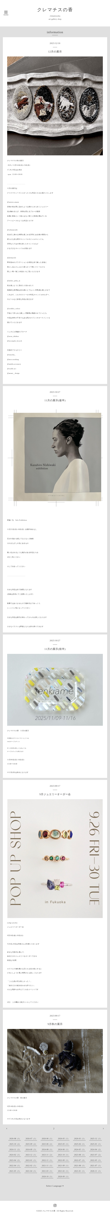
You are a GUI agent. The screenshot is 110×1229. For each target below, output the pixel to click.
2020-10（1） (47, 1177)
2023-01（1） (31, 1160)
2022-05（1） (96, 1160)
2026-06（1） (47, 1139)
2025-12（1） (96, 1139)
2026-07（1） (31, 1139)
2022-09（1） (63, 1160)
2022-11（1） (47, 1160)
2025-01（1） (96, 1144)
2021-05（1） (15, 1171)
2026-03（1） (80, 1139)
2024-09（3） (31, 1150)
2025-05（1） (63, 1144)
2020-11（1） (96, 1171)
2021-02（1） (63, 1171)
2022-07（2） (80, 1160)
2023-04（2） (15, 1160)
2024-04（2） (96, 1150)
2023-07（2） (96, 1155)
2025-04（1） (80, 1144)
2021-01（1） (80, 1171)
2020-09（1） (63, 1177)
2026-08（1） (15, 1139)
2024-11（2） (15, 1150)
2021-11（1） (47, 1166)
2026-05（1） (63, 1139)
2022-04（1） (15, 1166)
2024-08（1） (47, 1150)
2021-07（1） (96, 1166)
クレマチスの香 (55, 9)
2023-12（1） (31, 1155)
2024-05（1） (80, 1150)
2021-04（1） (31, 1171)
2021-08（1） (80, 1166)
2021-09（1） (63, 1166)
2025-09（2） (31, 1144)
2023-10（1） (63, 1155)
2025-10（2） (15, 1144)
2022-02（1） (31, 1166)
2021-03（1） (47, 1171)
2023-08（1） (80, 1155)
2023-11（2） (47, 1155)
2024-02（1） (15, 1155)
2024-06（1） (63, 1150)
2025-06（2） (47, 1144)
